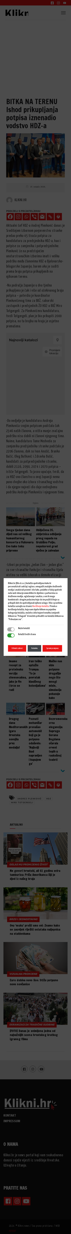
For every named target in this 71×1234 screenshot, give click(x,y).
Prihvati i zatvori (17, 648)
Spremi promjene (52, 648)
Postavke (34, 648)
